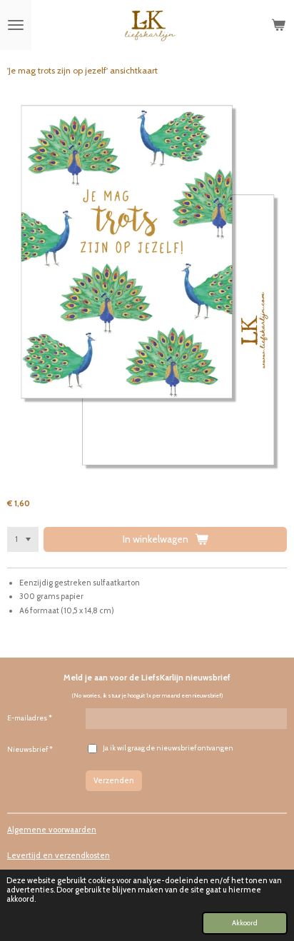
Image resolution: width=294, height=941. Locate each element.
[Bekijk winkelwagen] (278, 25)
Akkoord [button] (245, 922)
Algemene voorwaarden (51, 830)
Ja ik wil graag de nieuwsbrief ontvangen (168, 748)
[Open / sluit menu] (15, 25)
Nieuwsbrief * (30, 749)
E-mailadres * (29, 718)
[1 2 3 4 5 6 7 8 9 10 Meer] (23, 539)
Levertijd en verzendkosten (58, 855)
